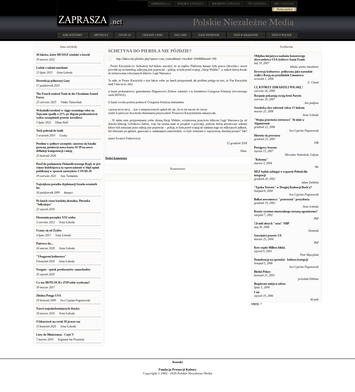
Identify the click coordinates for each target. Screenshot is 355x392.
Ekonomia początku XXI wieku (56, 217)
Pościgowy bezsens (265, 147)
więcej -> (256, 303)
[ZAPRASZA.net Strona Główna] (83, 26)
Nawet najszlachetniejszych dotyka (58, 308)
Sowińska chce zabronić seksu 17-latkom (279, 107)
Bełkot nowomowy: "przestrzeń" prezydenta (281, 199)
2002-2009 (180, 35)
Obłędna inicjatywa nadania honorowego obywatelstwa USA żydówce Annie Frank (279, 57)
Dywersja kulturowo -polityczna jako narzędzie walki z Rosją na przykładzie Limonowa (283, 73)
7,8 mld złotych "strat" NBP (271, 223)
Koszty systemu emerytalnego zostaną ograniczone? (286, 211)
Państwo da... (44, 243)
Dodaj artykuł (284, 9)
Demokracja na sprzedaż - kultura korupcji (281, 259)
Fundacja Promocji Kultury (178, 369)
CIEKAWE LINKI (152, 35)
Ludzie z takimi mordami (51, 67)
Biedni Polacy (262, 271)
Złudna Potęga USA (48, 295)
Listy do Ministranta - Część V (55, 334)
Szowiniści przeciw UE (268, 235)
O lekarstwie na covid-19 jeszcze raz (58, 321)
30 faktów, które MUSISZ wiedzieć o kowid (63, 54)
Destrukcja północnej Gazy (53, 80)
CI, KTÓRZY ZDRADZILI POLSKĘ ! (278, 87)
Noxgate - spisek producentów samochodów (63, 269)
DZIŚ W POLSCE (282, 35)
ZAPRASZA (190, 3)
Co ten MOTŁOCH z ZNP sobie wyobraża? (63, 282)
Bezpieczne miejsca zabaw (270, 283)
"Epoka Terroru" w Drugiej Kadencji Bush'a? (283, 187)
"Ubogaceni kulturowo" (51, 256)
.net (160, 3)
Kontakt (177, 362)
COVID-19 (125, 35)
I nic (257, 292)
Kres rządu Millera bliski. (269, 247)
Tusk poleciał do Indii (49, 130)
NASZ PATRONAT (209, 35)
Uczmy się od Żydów (49, 230)
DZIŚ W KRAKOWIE (246, 35)
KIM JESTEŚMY (72, 35)
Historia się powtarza (267, 135)
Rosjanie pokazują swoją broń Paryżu (277, 95)
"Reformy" (261, 159)
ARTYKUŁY (101, 35)
